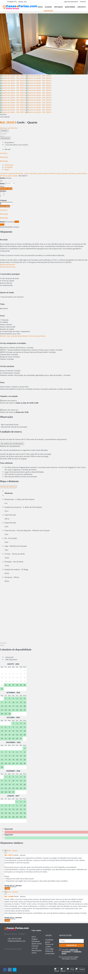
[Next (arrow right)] (3, 136)
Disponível (9, 835)
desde (2, 178)
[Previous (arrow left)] (1, 136)
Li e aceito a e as (71, 951)
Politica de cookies (49, 945)
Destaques (58, 7)
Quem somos (70, 7)
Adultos (3, 191)
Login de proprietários (71, 2)
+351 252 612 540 (14, 939)
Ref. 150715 (9, 855)
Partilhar (4, 131)
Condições (8, 167)
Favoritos (83, 2)
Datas (2, 183)
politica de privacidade (70, 951)
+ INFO (7, 888)
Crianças (3, 200)
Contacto (81, 7)
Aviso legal (49, 949)
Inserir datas (5, 206)
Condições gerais (49, 941)
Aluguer (48, 7)
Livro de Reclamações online (37, 950)
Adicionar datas (6, 189)
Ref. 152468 (9, 896)
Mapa (7, 169)
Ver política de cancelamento (12, 443)
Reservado (9, 829)
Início (40, 7)
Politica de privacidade (49, 952)
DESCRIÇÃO (5, 138)
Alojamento (9, 165)
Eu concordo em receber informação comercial (70, 958)
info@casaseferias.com (16, 941)
